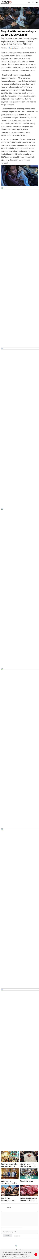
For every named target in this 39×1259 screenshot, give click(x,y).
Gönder (7, 1236)
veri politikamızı (15, 1257)
